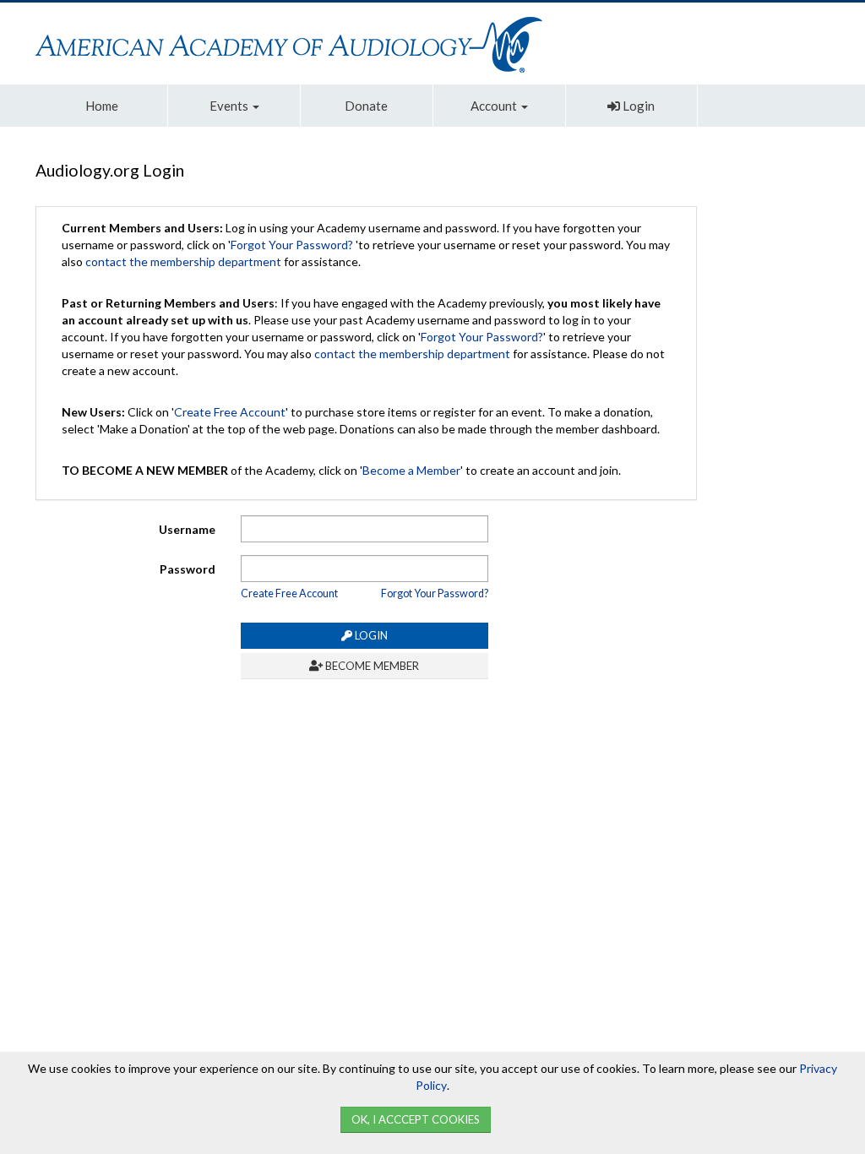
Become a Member (411, 470)
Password (187, 569)
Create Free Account (230, 412)
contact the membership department (183, 261)
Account (495, 105)
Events (230, 105)
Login (637, 105)
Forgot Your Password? (292, 244)
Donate (366, 105)
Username (187, 529)
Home (101, 105)
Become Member (371, 665)
